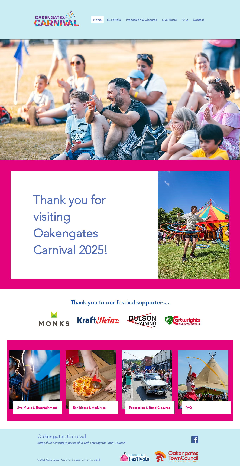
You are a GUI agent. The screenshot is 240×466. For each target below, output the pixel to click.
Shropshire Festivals (50, 442)
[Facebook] (194, 439)
